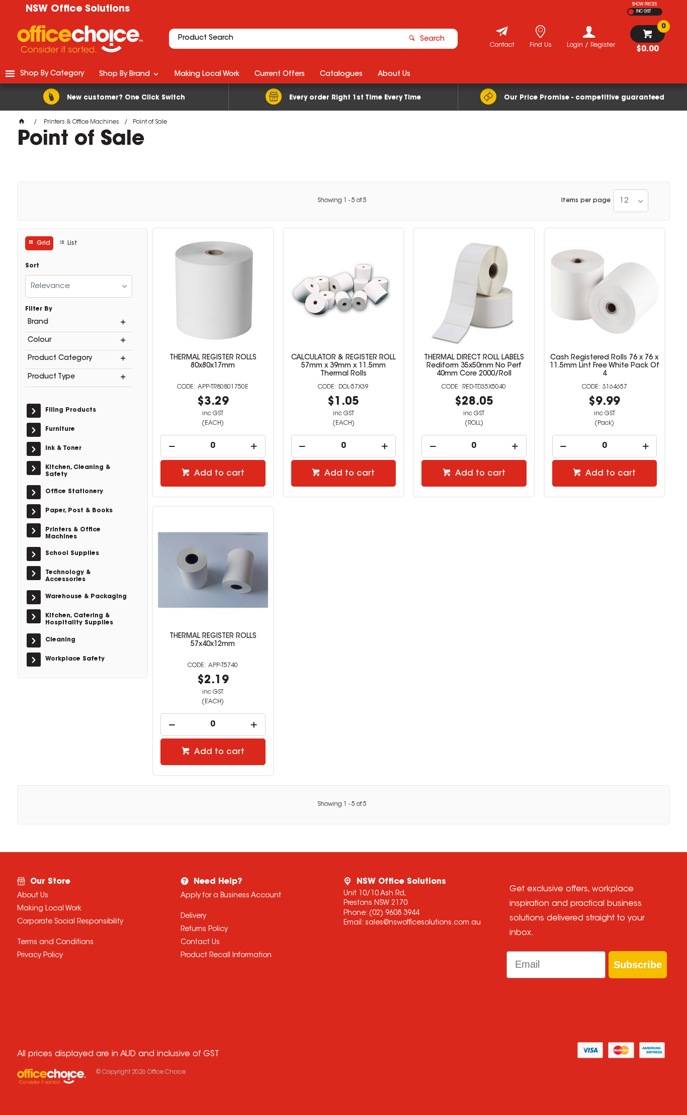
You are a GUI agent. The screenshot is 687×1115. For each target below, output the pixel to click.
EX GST (631, 12)
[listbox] (630, 201)
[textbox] (284, 39)
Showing (342, 201)
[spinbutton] (213, 446)
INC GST (643, 12)
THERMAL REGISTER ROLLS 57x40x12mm (212, 640)
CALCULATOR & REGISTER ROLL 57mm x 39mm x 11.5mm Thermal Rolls (343, 366)
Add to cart (218, 474)
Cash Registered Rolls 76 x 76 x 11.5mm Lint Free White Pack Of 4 (604, 366)
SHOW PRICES (644, 5)
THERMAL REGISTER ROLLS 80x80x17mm (212, 361)
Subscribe (638, 964)
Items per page (586, 201)
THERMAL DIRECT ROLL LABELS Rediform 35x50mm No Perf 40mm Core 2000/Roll (474, 366)
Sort (32, 266)
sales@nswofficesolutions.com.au (423, 922)
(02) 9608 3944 (394, 913)
